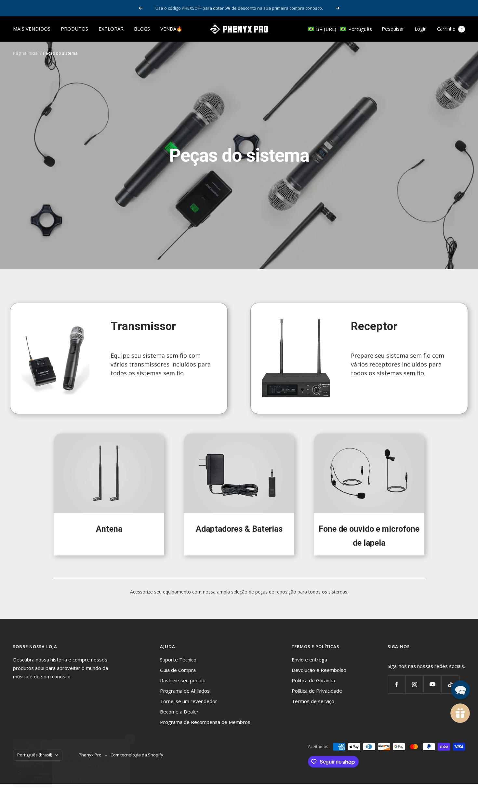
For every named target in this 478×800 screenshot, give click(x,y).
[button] (340, 29)
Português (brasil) (34, 755)
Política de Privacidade (317, 690)
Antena (109, 529)
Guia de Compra (178, 670)
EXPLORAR (111, 28)
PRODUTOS (74, 28)
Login (421, 28)
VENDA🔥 (171, 28)
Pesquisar (393, 28)
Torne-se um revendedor (188, 701)
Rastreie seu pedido (183, 680)
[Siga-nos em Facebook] (396, 684)
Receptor (374, 326)
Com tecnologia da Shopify (137, 755)
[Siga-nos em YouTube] (432, 684)
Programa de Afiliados (185, 690)
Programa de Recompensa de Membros (205, 722)
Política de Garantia (313, 680)
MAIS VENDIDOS (31, 28)
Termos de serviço (313, 701)
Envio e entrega (309, 659)
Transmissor (143, 326)
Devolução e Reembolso (319, 670)
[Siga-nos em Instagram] (414, 684)
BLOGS (142, 28)
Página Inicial (26, 53)
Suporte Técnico (178, 659)
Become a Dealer (179, 711)
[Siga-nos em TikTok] (450, 684)
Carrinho (449, 28)
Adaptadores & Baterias (239, 529)
